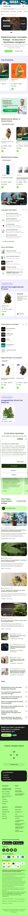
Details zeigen (20, 461)
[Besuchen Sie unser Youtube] (11, 850)
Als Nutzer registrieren (18, 791)
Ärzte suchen (6, 793)
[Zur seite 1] (11, 32)
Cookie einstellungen (19, 831)
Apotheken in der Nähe (6, 797)
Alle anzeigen (4, 360)
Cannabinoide (4, 538)
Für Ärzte (5, 775)
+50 (15, 735)
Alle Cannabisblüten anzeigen (8, 124)
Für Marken (6, 777)
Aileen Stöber (4, 558)
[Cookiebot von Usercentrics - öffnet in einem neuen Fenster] (17, 439)
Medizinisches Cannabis (16, 650)
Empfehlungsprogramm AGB (20, 824)
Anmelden (5, 735)
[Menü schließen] (2, 6)
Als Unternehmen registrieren (20, 794)
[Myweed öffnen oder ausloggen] (26, 6)
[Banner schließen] (25, 439)
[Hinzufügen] (2, 151)
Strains (4, 799)
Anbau (2, 568)
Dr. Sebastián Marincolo (15, 644)
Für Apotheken (7, 779)
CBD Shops (5, 801)
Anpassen (13, 470)
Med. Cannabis (6, 791)
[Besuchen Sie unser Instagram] (3, 850)
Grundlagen (13, 638)
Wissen (4, 814)
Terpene (3, 598)
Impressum (18, 809)
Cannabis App (6, 811)
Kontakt (4, 816)
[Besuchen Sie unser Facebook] (7, 850)
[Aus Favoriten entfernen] (13, 128)
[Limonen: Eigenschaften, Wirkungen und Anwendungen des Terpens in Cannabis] (14, 579)
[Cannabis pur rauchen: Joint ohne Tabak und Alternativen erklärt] (4, 660)
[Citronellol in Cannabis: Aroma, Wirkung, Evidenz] (4, 636)
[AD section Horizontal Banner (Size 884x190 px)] (14, 198)
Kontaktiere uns (14, 764)
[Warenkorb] (23, 6)
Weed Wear (5, 809)
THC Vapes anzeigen (6, 160)
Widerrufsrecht (19, 816)
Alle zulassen (14, 465)
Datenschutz (18, 811)
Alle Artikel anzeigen (21, 501)
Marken (4, 803)
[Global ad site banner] (14, 2)
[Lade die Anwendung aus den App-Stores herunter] (7, 843)
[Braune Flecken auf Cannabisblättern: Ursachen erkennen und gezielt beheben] (14, 549)
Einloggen (18, 788)
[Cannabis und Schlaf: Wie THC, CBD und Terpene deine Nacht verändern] (4, 648)
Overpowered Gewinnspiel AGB (20, 828)
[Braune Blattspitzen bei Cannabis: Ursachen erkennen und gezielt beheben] (14, 609)
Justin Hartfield (5, 588)
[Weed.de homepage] (7, 6)
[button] (14, 14)
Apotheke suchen (19, 51)
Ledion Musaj (13, 633)
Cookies (17, 818)
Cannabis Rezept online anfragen (10, 110)
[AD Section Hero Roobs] (14, 24)
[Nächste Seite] (26, 210)
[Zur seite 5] (16, 32)
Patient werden (8, 51)
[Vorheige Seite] (23, 210)
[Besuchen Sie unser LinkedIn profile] (15, 850)
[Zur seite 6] (17, 32)
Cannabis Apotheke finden (8, 241)
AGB (16, 814)
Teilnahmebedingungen (19, 821)
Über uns (4, 818)
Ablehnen (14, 474)
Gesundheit (13, 663)
